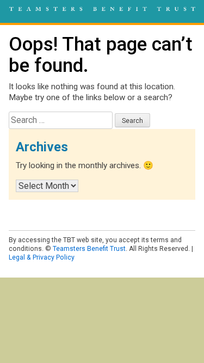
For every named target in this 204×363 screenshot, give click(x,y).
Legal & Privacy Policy (42, 257)
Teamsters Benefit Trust (89, 249)
